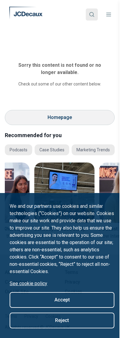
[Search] (92, 14)
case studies (51, 149)
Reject (62, 320)
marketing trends (93, 149)
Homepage (60, 117)
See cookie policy (28, 283)
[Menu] (109, 14)
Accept (62, 300)
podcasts (18, 149)
